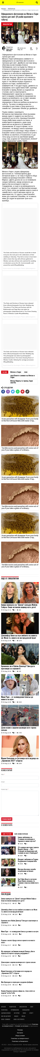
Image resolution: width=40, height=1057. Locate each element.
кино (24, 1013)
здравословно (6, 1013)
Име (3, 774)
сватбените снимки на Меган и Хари (22, 376)
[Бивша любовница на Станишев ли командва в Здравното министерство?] (8, 844)
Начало (3, 9)
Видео (16, 1016)
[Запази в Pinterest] (22, 392)
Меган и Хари (15, 372)
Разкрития (12, 1007)
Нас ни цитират (6, 1016)
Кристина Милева (9, 49)
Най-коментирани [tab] (21, 834)
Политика (4, 1010)
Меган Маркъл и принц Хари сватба (21, 382)
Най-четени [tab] (7, 834)
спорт (31, 1013)
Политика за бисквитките (20, 1041)
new (25, 372)
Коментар (4, 789)
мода (23, 1016)
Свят (31, 1007)
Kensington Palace (19, 268)
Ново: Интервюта (19, 1019)
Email (2, 782)
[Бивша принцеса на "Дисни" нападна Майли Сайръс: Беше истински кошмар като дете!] (20, 603)
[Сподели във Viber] (8, 392)
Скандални (25, 1010)
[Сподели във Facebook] (3, 392)
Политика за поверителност (20, 1038)
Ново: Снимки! (5, 1019)
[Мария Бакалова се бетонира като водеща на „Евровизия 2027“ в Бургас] (20, 756)
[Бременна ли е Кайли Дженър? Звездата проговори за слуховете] (20, 664)
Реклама (20, 1030)
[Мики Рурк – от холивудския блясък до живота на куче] (20, 695)
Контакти (20, 1032)
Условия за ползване (22, 1026)
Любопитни (11, 9)
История (16, 1013)
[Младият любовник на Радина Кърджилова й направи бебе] (8, 866)
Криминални (15, 1010)
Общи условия (20, 1035)
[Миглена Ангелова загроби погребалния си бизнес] (8, 876)
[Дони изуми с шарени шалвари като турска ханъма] (20, 725)
